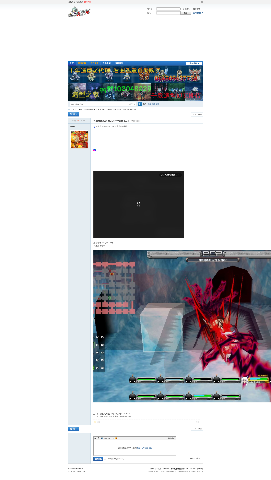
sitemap (200, 469)
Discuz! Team (81, 471)
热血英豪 (151, 104)
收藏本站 (79, 2)
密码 (149, 13)
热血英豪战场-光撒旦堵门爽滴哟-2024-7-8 (115, 416)
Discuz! (79, 469)
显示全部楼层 (122, 126)
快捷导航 (193, 63)
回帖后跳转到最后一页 (115, 459)
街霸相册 (119, 63)
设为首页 (71, 2)
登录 (138, 448)
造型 (157, 104)
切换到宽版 (201, 2)
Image (102, 438)
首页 (72, 63)
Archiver (166, 469)
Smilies (116, 438)
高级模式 (171, 438)
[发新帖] (73, 114)
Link (105, 438)
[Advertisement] (135, 40)
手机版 (158, 469)
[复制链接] (137, 121)
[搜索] (139, 104)
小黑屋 (152, 469)
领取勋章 (82, 63)
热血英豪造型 (69, 109)
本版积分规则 (195, 458)
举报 (197, 422)
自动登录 (186, 9)
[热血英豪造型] (79, 17)
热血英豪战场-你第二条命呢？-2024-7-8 (115, 414)
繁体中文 (87, 2)
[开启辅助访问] (199, 2)
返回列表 (198, 114)
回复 (98, 422)
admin (72, 126)
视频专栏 (101, 109)
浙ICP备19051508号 (189, 469)
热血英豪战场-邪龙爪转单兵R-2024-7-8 (121, 109)
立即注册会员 (198, 13)
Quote (109, 438)
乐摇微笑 (107, 63)
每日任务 (94, 63)
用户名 (149, 9)
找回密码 (196, 9)
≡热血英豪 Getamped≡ (87, 109)
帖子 (131, 104)
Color (98, 438)
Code (112, 438)
